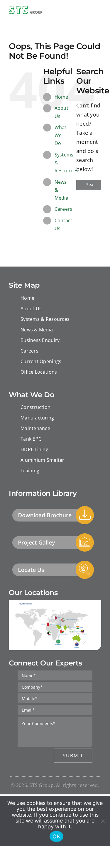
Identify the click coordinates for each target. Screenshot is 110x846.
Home (61, 97)
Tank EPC (31, 439)
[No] (103, 821)
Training (30, 470)
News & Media (37, 329)
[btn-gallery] (53, 535)
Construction (35, 407)
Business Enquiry (40, 340)
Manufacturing (37, 417)
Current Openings (41, 361)
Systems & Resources (45, 319)
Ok (56, 836)
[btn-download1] (53, 507)
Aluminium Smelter (43, 460)
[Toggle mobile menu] (99, 10)
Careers (63, 209)
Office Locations (39, 372)
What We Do (61, 135)
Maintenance (35, 428)
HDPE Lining (34, 449)
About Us (31, 308)
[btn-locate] (53, 562)
